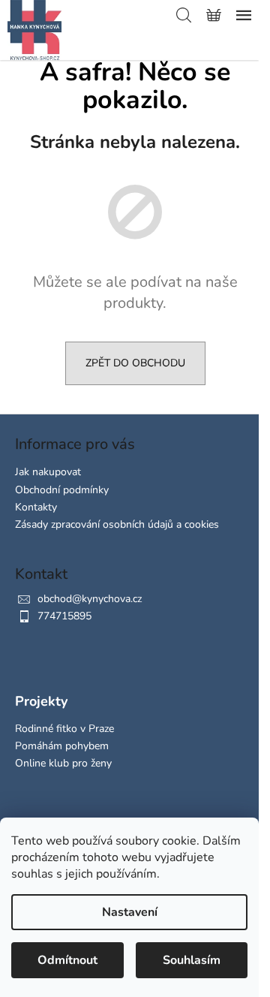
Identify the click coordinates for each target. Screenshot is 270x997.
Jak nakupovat (48, 472)
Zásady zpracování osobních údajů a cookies (117, 524)
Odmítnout (68, 960)
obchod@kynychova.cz (90, 599)
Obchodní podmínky (62, 490)
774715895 (65, 616)
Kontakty (36, 507)
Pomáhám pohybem (62, 746)
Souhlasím (191, 960)
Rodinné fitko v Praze (64, 728)
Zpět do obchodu (135, 363)
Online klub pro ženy (63, 763)
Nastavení (130, 912)
